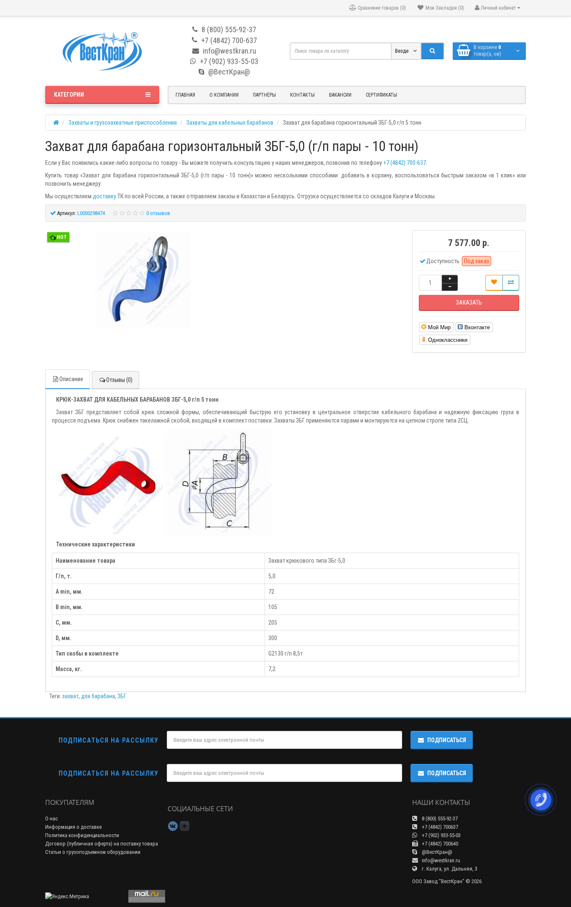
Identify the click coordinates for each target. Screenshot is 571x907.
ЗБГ (121, 696)
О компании (224, 95)
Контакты (302, 95)
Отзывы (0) (119, 380)
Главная (185, 95)
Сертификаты (381, 95)
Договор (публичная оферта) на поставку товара (101, 843)
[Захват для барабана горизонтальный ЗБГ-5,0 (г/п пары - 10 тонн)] (143, 280)
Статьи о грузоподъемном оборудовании (92, 852)
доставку (104, 196)
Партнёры (264, 95)
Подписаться (446, 740)
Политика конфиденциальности (82, 835)
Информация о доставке (73, 827)
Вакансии (340, 95)
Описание (71, 379)
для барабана (98, 696)
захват (70, 696)
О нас (51, 818)
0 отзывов (158, 213)
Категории (69, 94)
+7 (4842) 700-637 (404, 162)
